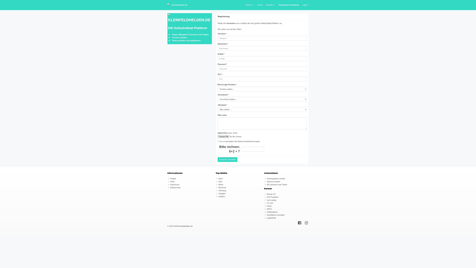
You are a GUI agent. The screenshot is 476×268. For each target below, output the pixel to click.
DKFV (269, 209)
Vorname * (222, 34)
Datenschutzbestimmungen (248, 141)
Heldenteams (272, 212)
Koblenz (221, 196)
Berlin (220, 185)
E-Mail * (221, 54)
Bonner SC (271, 194)
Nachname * (223, 44)
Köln (220, 182)
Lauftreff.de (271, 218)
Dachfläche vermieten (275, 215)
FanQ (268, 206)
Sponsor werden (273, 182)
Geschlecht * (223, 95)
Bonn (220, 179)
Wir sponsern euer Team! (276, 185)
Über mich (222, 115)
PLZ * (220, 74)
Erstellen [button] (270, 5)
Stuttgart (221, 193)
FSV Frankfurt (272, 197)
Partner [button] (249, 5)
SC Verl (269, 203)
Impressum (174, 185)
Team (172, 182)
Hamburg (222, 190)
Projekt (173, 179)
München (222, 187)
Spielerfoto (222, 133)
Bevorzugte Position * (227, 85)
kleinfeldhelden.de (179, 5)
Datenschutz (175, 187)
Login (305, 5)
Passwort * (222, 64)
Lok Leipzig (271, 200)
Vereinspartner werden (275, 179)
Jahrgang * (222, 105)
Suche (259, 5)
